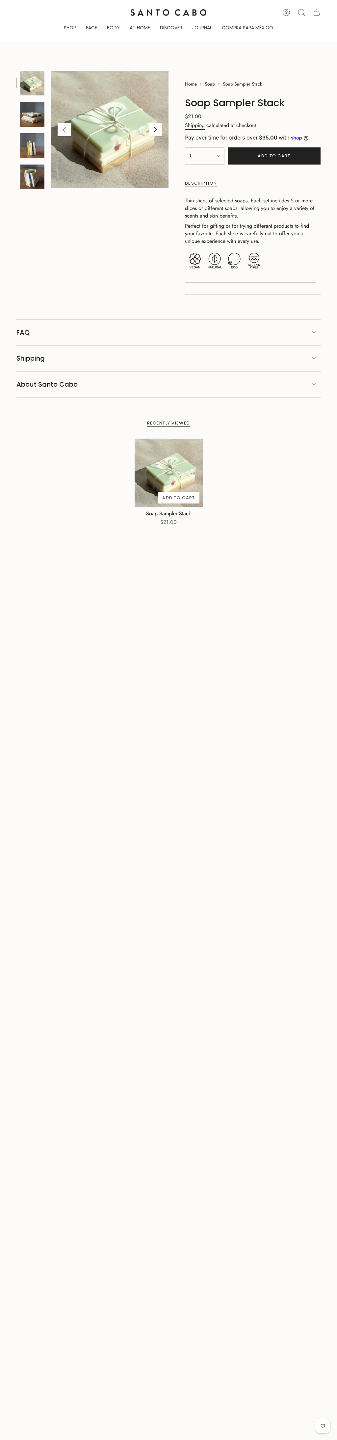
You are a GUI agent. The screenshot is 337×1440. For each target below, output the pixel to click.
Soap (210, 84)
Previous (64, 129)
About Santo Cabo (47, 384)
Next (155, 129)
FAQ (23, 332)
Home (191, 84)
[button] (70, 28)
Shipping (195, 125)
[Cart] (316, 12)
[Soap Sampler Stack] (169, 473)
